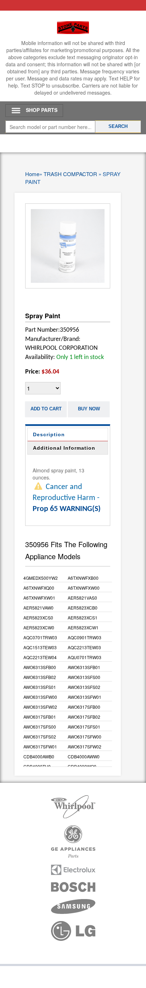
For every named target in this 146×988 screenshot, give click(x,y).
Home (32, 174)
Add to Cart (46, 408)
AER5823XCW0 (38, 627)
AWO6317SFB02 (84, 717)
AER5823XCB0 (82, 608)
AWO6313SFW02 (40, 707)
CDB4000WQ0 (82, 766)
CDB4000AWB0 (38, 756)
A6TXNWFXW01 (39, 598)
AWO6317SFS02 (39, 737)
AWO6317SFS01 (84, 727)
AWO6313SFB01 (84, 667)
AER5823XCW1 (83, 627)
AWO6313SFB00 (39, 667)
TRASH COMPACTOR (70, 174)
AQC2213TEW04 (40, 657)
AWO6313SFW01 (84, 697)
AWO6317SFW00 (84, 737)
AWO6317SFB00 (84, 707)
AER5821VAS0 (82, 598)
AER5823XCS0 (38, 617)
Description (49, 434)
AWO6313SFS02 (84, 687)
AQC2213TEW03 (84, 647)
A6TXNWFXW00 (84, 588)
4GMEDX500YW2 (40, 578)
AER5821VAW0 (38, 608)
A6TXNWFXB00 (83, 578)
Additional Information (64, 448)
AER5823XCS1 (82, 617)
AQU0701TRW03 (84, 657)
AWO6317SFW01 (40, 746)
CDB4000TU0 (37, 766)
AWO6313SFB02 (39, 677)
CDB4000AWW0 (84, 756)
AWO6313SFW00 (40, 697)
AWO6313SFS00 (84, 677)
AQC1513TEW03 (40, 647)
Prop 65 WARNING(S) (67, 509)
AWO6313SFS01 (39, 687)
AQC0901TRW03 (84, 637)
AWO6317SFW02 (84, 746)
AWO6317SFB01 (39, 717)
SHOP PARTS (41, 109)
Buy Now (89, 408)
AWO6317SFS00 (39, 727)
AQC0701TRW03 (40, 637)
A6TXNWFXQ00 (38, 588)
